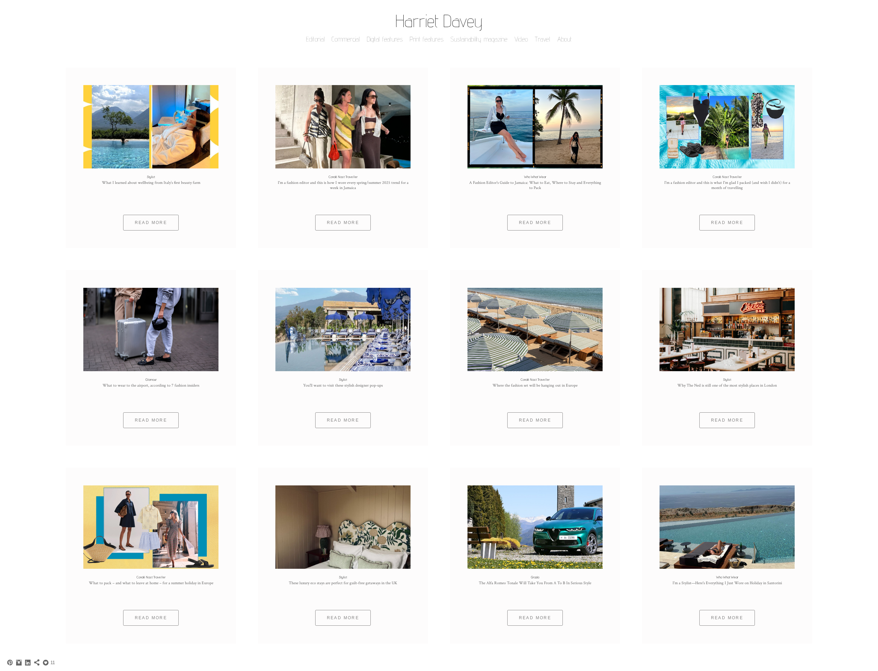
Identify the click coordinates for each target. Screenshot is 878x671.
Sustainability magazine (478, 39)
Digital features (385, 39)
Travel (542, 39)
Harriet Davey (439, 20)
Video (521, 39)
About (564, 39)
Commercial (346, 39)
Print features (427, 39)
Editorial (315, 39)
